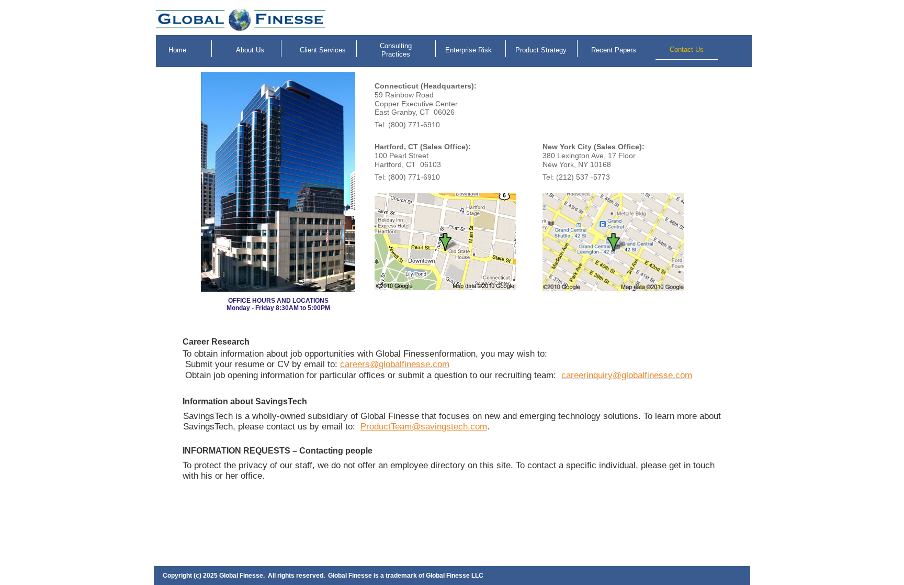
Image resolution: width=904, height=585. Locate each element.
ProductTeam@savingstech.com (423, 427)
